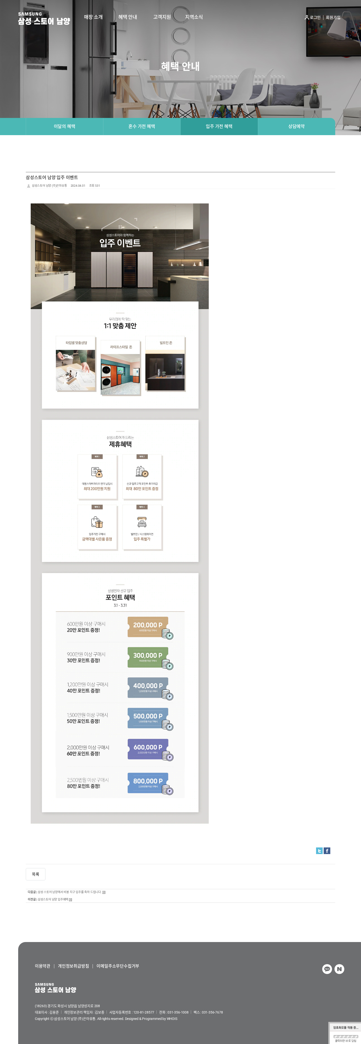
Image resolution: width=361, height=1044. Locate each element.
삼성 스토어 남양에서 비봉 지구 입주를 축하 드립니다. (70, 892)
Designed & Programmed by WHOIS (151, 1019)
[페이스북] (327, 850)
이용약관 (42, 966)
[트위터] (319, 850)
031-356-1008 (178, 1012)
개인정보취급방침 (73, 966)
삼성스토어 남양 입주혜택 (53, 899)
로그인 (315, 18)
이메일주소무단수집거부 (118, 966)
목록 (35, 874)
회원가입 (333, 18)
